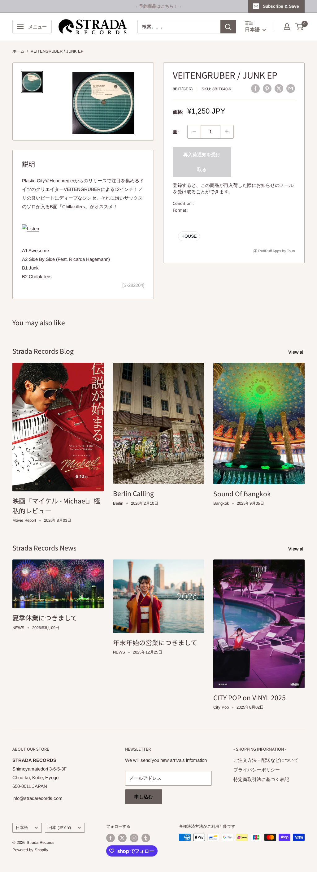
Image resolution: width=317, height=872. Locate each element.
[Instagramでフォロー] (134, 838)
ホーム (18, 51)
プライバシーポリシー (256, 769)
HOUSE (189, 236)
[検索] (228, 26)
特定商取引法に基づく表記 (261, 779)
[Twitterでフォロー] (122, 838)
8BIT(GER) (183, 89)
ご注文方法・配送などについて (265, 760)
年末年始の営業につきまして (155, 642)
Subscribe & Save (281, 6)
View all (297, 352)
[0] (299, 26)
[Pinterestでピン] (267, 88)
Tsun (291, 251)
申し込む (143, 796)
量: (176, 131)
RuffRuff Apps (269, 251)
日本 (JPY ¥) (59, 827)
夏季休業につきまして (44, 617)
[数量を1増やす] (226, 131)
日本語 (22, 827)
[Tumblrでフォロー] (145, 838)
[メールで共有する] (290, 88)
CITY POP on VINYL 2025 (249, 697)
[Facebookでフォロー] (110, 838)
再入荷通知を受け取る (201, 162)
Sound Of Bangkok (242, 493)
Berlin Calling (133, 493)
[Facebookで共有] (255, 88)
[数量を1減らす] (194, 131)
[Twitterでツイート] (279, 88)
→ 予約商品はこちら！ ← (158, 6)
